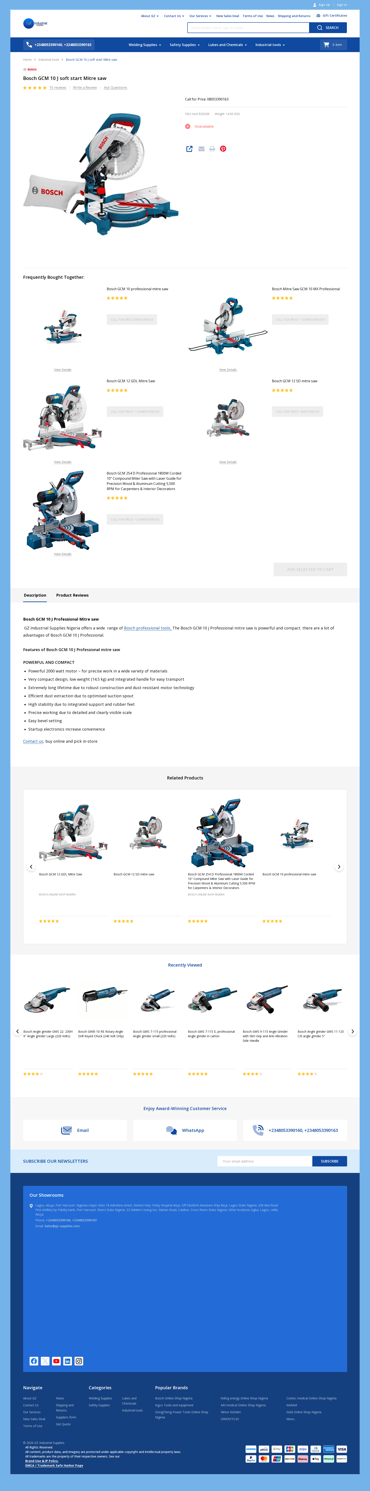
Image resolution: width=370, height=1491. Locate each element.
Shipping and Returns (294, 16)
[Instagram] (79, 1361)
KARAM (291, 1405)
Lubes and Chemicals (225, 44)
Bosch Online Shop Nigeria (173, 1398)
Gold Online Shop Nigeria (303, 1412)
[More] (158, 16)
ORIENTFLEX (230, 1419)
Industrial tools (268, 44)
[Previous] (31, 866)
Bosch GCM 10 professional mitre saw (137, 289)
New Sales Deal (227, 16)
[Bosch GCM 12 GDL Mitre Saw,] (73, 833)
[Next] (339, 866)
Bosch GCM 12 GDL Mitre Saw (131, 381)
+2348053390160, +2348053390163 (71, 1220)
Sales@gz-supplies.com (62, 1226)
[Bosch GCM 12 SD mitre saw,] (147, 833)
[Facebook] (34, 1361)
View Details (62, 370)
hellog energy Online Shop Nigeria (244, 1398)
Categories (100, 1388)
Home (27, 59)
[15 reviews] (35, 87)
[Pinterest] (223, 149)
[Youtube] (56, 1361)
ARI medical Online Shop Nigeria (243, 1405)
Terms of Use (253, 16)
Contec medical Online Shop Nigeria (311, 1398)
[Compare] (37, 1083)
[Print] (212, 149)
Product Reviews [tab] (72, 595)
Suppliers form (66, 1417)
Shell (136, 1047)
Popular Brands (171, 1388)
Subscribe (329, 1161)
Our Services (198, 16)
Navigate (32, 1388)
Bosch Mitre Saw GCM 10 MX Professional (306, 289)
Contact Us (172, 16)
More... (291, 1419)
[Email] (201, 149)
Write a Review (85, 87)
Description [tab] (35, 595)
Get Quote (63, 1424)
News (270, 16)
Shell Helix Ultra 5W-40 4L (315, 1031)
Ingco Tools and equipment (174, 1405)
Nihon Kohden (231, 1412)
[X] (45, 1361)
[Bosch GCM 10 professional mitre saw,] (296, 833)
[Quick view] (43, 930)
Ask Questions (115, 87)
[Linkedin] (67, 1361)
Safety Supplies (183, 44)
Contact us (33, 741)
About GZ (148, 16)
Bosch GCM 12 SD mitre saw (294, 381)
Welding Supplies (143, 44)
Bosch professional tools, (148, 628)
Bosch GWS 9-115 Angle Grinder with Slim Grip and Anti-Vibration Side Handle (45, 1036)
